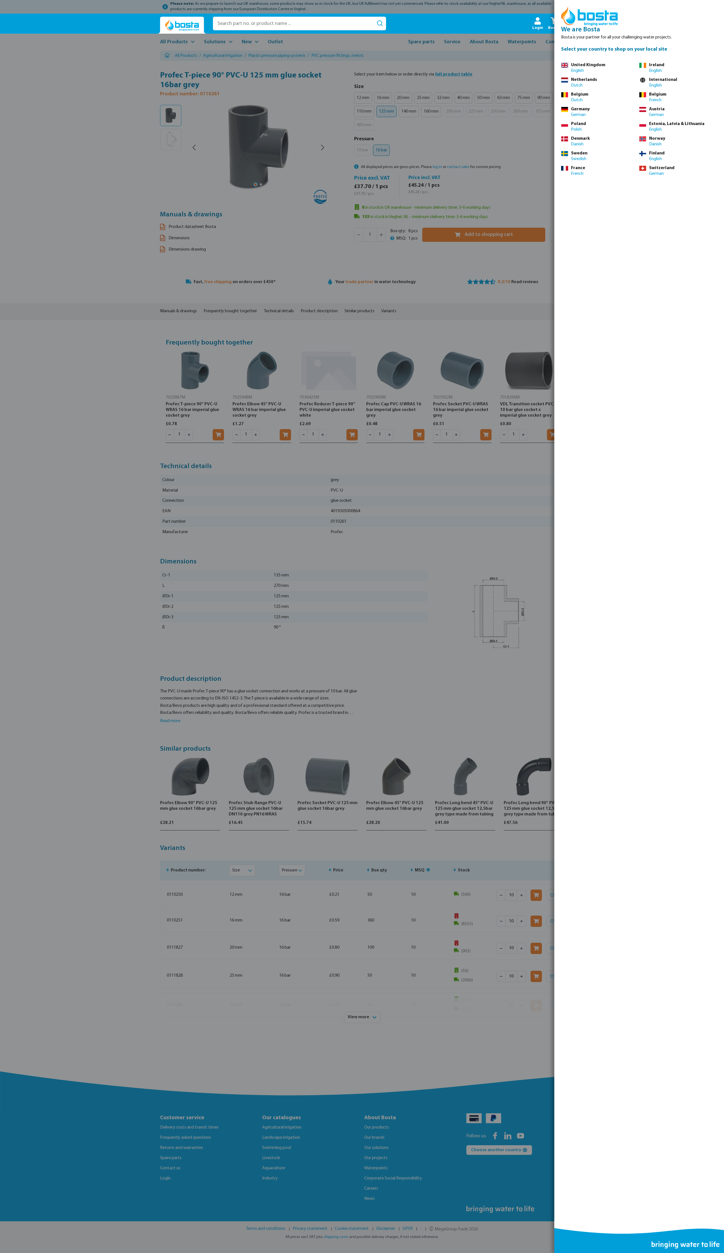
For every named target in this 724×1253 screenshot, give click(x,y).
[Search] (380, 23)
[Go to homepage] (182, 25)
